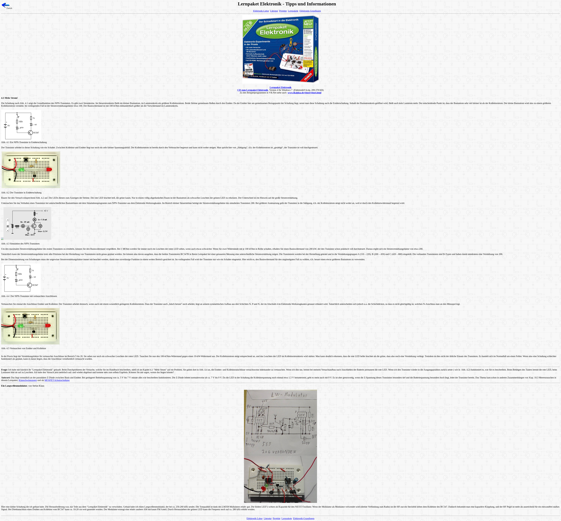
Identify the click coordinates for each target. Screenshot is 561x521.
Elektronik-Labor (261, 11)
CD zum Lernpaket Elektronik (252, 90)
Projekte (283, 11)
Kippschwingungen (28, 380)
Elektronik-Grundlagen (310, 11)
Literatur (274, 11)
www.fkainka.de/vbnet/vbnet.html (304, 92)
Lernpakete (293, 11)
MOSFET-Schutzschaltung (57, 380)
